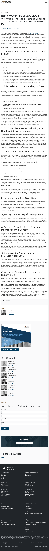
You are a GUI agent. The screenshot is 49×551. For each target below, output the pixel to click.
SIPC (32, 536)
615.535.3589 (4, 495)
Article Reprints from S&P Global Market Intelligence (35, 522)
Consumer (27, 504)
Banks (2, 457)
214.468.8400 (4, 487)
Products (27, 529)
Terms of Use (44, 546)
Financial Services (28, 508)
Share (4, 28)
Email (2, 422)
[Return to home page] (6, 2)
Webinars (27, 527)
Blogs (26, 519)
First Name (3, 409)
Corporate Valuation (5, 503)
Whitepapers (27, 525)
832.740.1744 (28, 487)
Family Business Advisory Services (8, 510)
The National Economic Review (31, 531)
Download (16, 28)
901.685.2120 (4, 478)
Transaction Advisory (5, 506)
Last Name (3, 413)
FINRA (29, 536)
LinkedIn (28, 474)
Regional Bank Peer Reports (30, 524)
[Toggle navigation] (46, 2)
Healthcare (27, 510)
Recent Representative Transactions (8, 524)
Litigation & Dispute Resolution (7, 508)
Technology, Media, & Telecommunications (33, 513)
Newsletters (27, 520)
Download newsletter (9, 303)
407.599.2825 (28, 495)
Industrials (27, 511)
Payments (28, 475)
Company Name (5, 418)
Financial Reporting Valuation (6, 504)
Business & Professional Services (31, 503)
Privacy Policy (38, 546)
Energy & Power (28, 506)
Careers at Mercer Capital (6, 520)
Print (9, 28)
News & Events (4, 522)
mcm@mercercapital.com (32, 472)
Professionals (3, 519)
